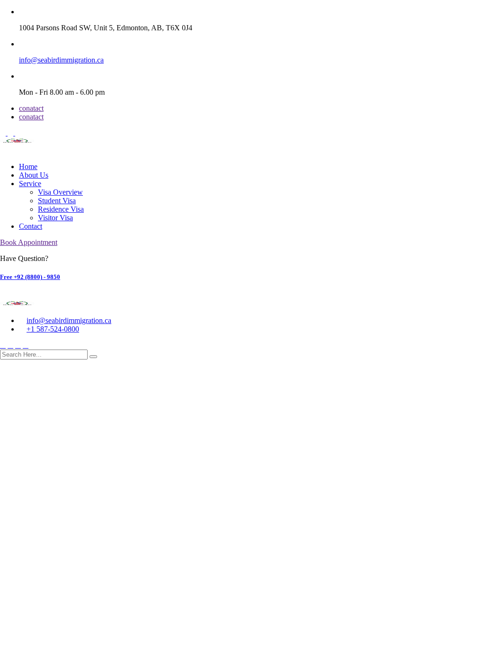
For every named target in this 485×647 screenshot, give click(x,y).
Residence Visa (61, 209)
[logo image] (17, 304)
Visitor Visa (55, 218)
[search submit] (93, 356)
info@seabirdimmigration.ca (61, 60)
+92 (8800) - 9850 (30, 276)
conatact (31, 108)
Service (30, 184)
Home (28, 166)
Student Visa (57, 201)
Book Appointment (28, 242)
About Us (33, 175)
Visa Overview (60, 192)
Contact (30, 226)
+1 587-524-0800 (53, 329)
